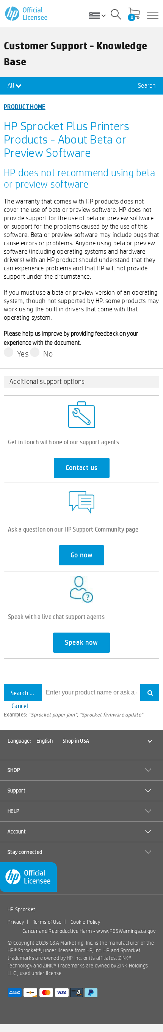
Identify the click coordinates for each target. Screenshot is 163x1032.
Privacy (16, 921)
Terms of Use (47, 921)
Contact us (82, 467)
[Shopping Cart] (134, 14)
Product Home (24, 106)
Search (146, 86)
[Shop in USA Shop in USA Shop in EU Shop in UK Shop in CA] (100, 15)
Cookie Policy (85, 921)
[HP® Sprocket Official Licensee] (26, 14)
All (12, 86)
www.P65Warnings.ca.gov (125, 931)
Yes (23, 353)
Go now (82, 555)
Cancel (19, 705)
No (48, 353)
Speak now (81, 642)
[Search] (116, 15)
